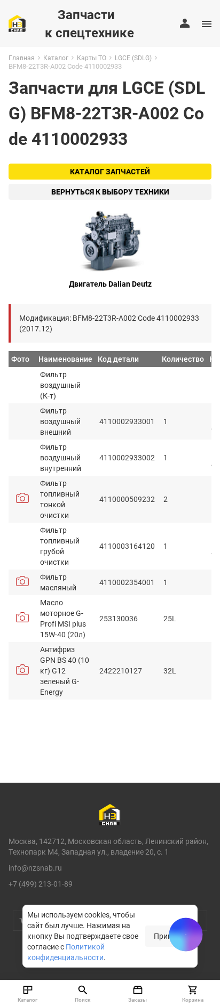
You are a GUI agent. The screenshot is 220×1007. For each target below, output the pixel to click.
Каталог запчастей (110, 171)
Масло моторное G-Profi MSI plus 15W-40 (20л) (63, 618)
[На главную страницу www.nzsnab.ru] (17, 23)
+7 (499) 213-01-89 (41, 884)
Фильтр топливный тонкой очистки (60, 499)
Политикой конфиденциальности (66, 951)
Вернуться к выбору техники (110, 191)
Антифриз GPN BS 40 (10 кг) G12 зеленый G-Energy (64, 670)
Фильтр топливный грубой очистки (60, 546)
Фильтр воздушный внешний (60, 421)
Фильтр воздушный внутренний (60, 457)
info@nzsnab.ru (35, 868)
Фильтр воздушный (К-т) (60, 385)
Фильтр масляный (58, 582)
